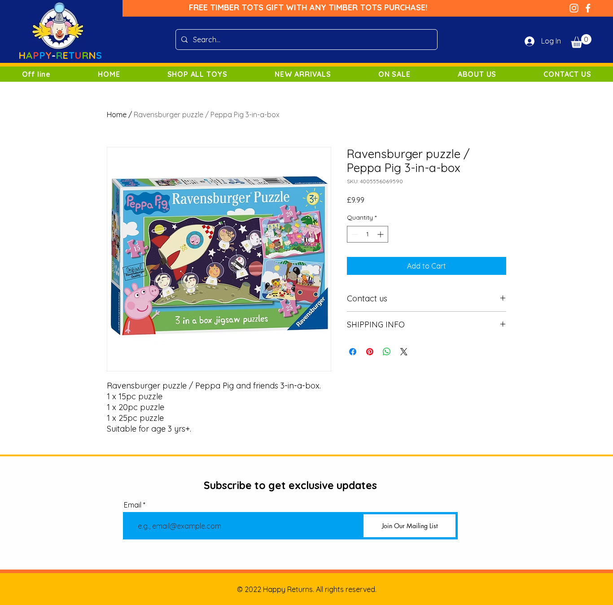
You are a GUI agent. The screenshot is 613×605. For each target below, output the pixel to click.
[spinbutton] (367, 234)
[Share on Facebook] (352, 351)
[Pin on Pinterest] (369, 351)
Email (132, 504)
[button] (581, 41)
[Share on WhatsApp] (386, 351)
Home (117, 114)
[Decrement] (353, 234)
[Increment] (381, 234)
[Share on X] (403, 351)
